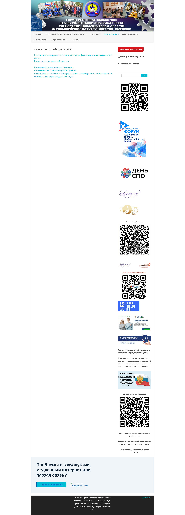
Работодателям (129, 34)
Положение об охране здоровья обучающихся (53, 67)
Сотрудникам (40, 40)
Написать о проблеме (51, 485)
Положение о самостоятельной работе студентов (55, 70)
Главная (37, 34)
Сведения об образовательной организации (65, 34)
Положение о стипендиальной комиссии (51, 61)
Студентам (95, 34)
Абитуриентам (110, 34)
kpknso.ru (146, 498)
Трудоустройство (58, 40)
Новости (75, 40)
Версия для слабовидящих (131, 49)
